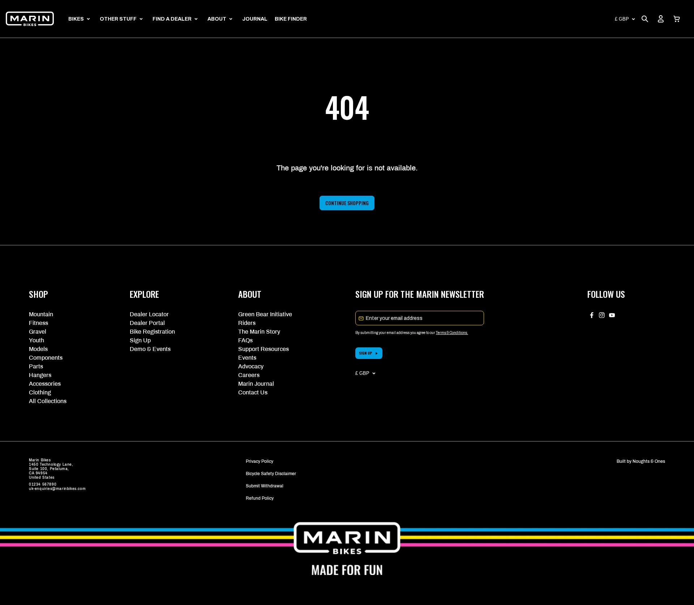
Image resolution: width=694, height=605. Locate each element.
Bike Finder (291, 19)
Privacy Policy (259, 461)
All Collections (48, 401)
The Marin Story (259, 332)
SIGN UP (365, 353)
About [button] (216, 19)
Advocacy (251, 366)
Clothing (40, 392)
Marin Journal (256, 384)
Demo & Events (150, 349)
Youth (36, 340)
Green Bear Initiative (265, 314)
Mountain (41, 314)
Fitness (38, 323)
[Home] (30, 19)
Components (46, 358)
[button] (676, 18)
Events (247, 358)
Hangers (40, 375)
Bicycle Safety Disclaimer (271, 473)
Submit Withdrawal (264, 485)
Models (38, 349)
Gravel (37, 332)
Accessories (45, 384)
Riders (247, 323)
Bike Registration (152, 332)
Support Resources (263, 349)
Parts (36, 366)
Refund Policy (260, 498)
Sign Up (140, 340)
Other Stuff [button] (118, 19)
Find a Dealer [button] (172, 19)
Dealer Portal (147, 323)
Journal (254, 19)
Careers (249, 375)
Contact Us (252, 392)
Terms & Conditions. (452, 333)
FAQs (245, 340)
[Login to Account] (660, 18)
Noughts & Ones (649, 461)
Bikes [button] (76, 19)
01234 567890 (42, 484)
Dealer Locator (149, 314)
